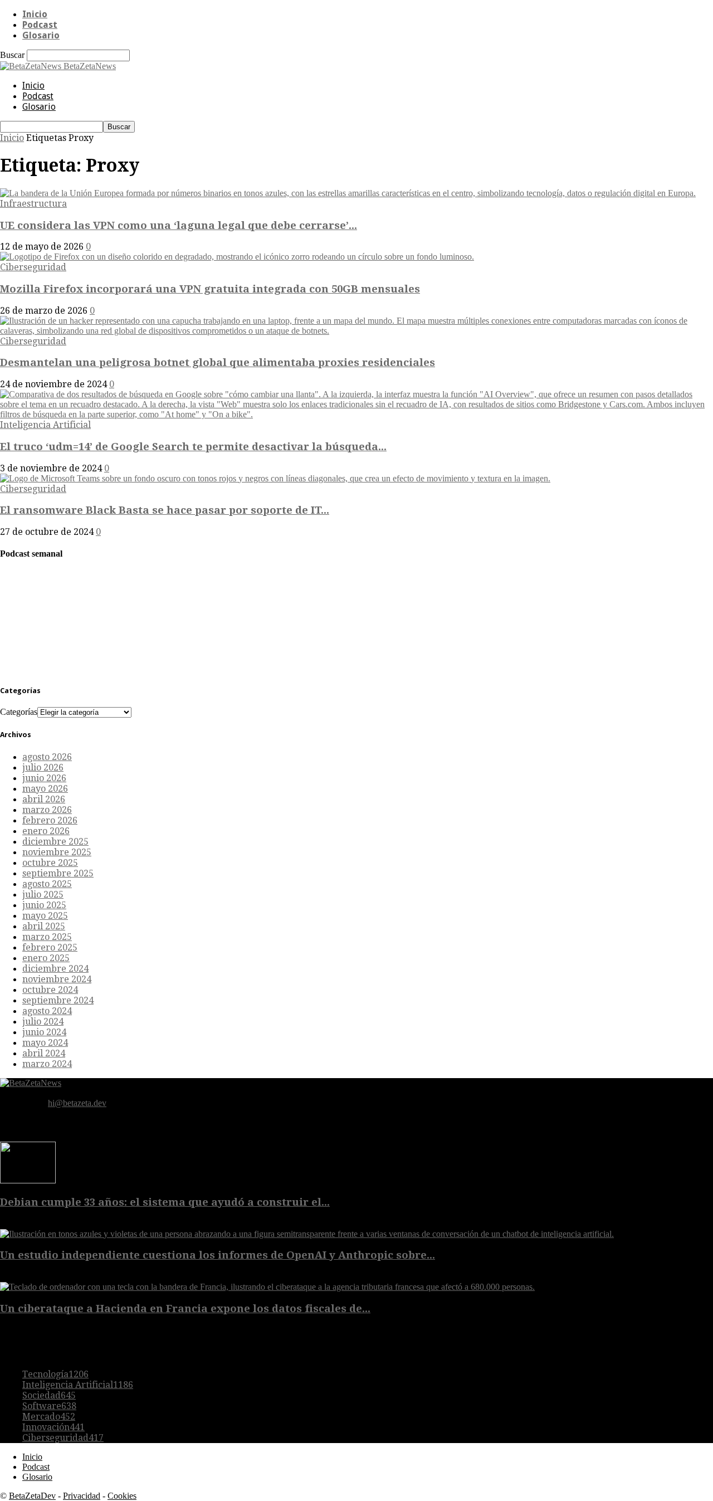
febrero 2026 (49, 820)
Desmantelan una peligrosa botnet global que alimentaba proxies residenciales (217, 362)
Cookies (122, 1495)
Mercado (48, 1416)
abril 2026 (43, 799)
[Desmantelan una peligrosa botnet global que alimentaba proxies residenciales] (356, 330)
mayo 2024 (45, 1042)
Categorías (18, 712)
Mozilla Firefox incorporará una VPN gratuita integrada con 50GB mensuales (210, 289)
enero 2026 (46, 831)
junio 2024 (44, 1032)
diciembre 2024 (55, 968)
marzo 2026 (47, 810)
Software (49, 1406)
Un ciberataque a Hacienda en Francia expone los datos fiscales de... (185, 1308)
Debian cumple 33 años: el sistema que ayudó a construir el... (165, 1202)
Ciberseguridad (33, 267)
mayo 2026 (45, 788)
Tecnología (55, 1374)
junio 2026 (44, 778)
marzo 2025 (47, 937)
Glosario (41, 35)
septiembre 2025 (58, 873)
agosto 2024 (47, 1011)
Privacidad (81, 1495)
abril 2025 (43, 926)
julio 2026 (43, 767)
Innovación (53, 1427)
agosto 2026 (47, 757)
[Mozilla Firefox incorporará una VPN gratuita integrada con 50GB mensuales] (237, 256)
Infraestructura (33, 203)
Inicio (34, 14)
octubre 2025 (50, 862)
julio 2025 (43, 894)
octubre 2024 (50, 990)
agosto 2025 (47, 884)
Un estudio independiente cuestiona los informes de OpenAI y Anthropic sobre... (217, 1255)
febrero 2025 (49, 947)
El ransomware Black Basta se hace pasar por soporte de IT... (164, 510)
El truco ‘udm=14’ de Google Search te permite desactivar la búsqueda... (193, 446)
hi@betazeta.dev (77, 1103)
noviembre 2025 (56, 852)
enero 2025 (46, 958)
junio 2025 (44, 905)
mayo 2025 (45, 915)
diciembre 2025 (55, 841)
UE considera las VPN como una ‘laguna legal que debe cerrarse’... (178, 225)
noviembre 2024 (56, 979)
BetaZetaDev (32, 1495)
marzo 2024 (47, 1064)
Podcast (39, 25)
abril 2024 (43, 1053)
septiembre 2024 (58, 1000)
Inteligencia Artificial (45, 425)
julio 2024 (43, 1021)
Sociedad (49, 1395)
